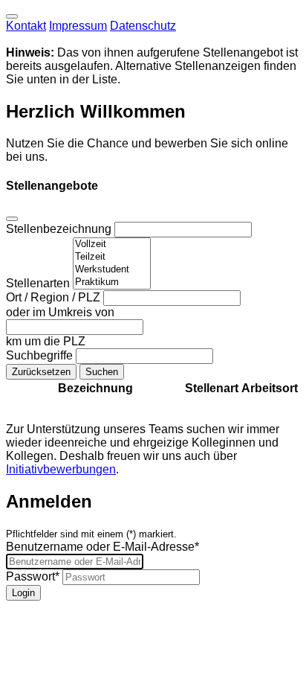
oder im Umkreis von (60, 312)
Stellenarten (39, 283)
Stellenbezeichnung (60, 229)
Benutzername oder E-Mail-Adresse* (102, 546)
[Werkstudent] (112, 269)
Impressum (78, 25)
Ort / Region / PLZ (54, 297)
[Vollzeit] (112, 244)
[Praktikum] (112, 282)
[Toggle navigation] (12, 16)
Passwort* (32, 576)
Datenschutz (143, 25)
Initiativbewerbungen (61, 469)
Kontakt (26, 25)
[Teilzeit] (112, 257)
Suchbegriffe (41, 355)
